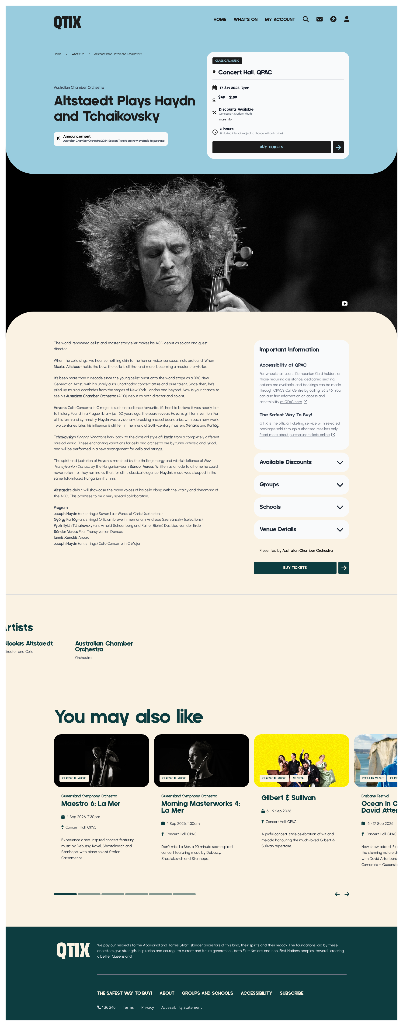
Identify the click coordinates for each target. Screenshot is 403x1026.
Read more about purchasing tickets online (295, 434)
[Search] (306, 19)
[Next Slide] (346, 894)
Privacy (147, 1007)
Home (220, 19)
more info (225, 119)
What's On (245, 19)
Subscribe (291, 993)
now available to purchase (148, 140)
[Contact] (319, 19)
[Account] (346, 19)
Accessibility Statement (181, 1007)
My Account (280, 19)
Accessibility (256, 993)
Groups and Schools (207, 993)
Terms (128, 1007)
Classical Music (227, 60)
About (167, 993)
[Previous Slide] (337, 894)
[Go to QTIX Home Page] (67, 22)
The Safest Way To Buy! (124, 993)
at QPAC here (291, 402)
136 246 (327, 390)
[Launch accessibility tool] (333, 19)
